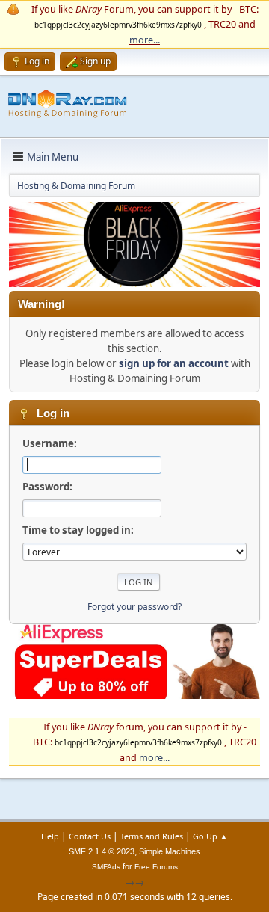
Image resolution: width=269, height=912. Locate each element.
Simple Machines (169, 851)
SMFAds (106, 867)
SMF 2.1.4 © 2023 (101, 851)
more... (144, 39)
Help (50, 836)
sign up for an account (174, 363)
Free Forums (156, 867)
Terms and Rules (151, 836)
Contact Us (90, 836)
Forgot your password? (134, 606)
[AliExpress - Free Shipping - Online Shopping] (134, 283)
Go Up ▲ (210, 836)
